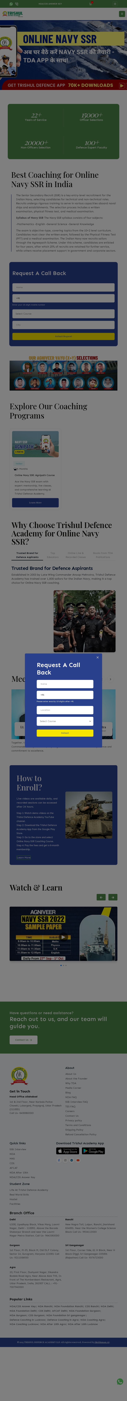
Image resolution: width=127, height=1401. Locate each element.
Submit (65, 733)
